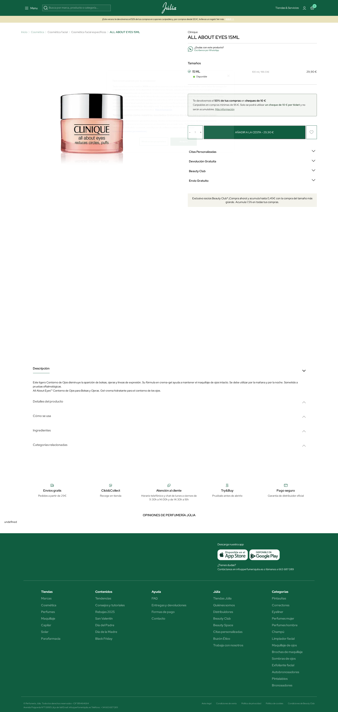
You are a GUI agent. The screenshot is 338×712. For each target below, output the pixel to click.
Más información (163, 109)
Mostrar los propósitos (154, 141)
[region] (170, 111)
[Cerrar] (228, 76)
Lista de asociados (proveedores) (130, 131)
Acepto (184, 141)
